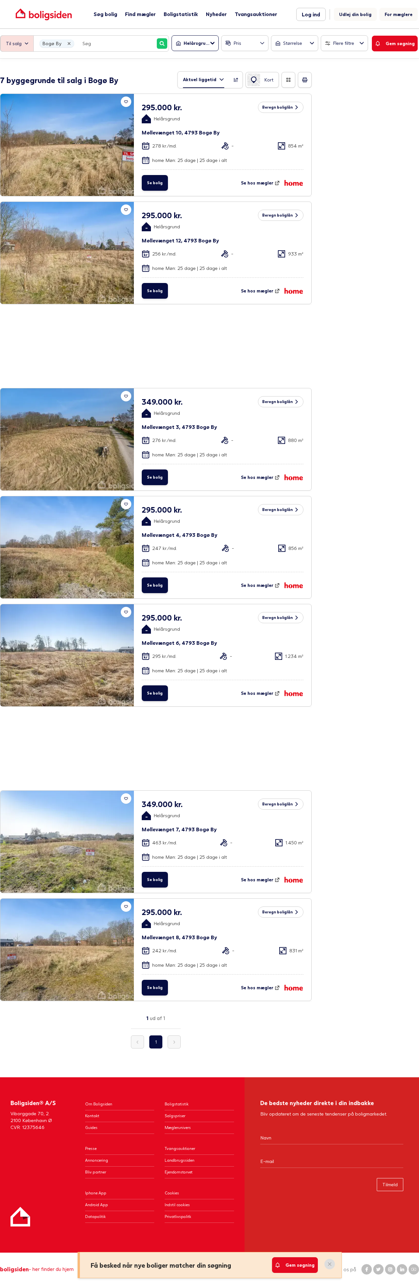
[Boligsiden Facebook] (366, 1269)
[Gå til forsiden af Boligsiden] (44, 14)
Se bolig (155, 182)
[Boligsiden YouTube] (414, 1269)
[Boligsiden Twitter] (378, 1269)
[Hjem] (20, 1216)
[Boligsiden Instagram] (390, 1269)
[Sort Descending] (236, 80)
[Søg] (162, 43)
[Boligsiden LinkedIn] (402, 1269)
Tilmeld (390, 1184)
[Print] (305, 80)
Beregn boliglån (277, 107)
